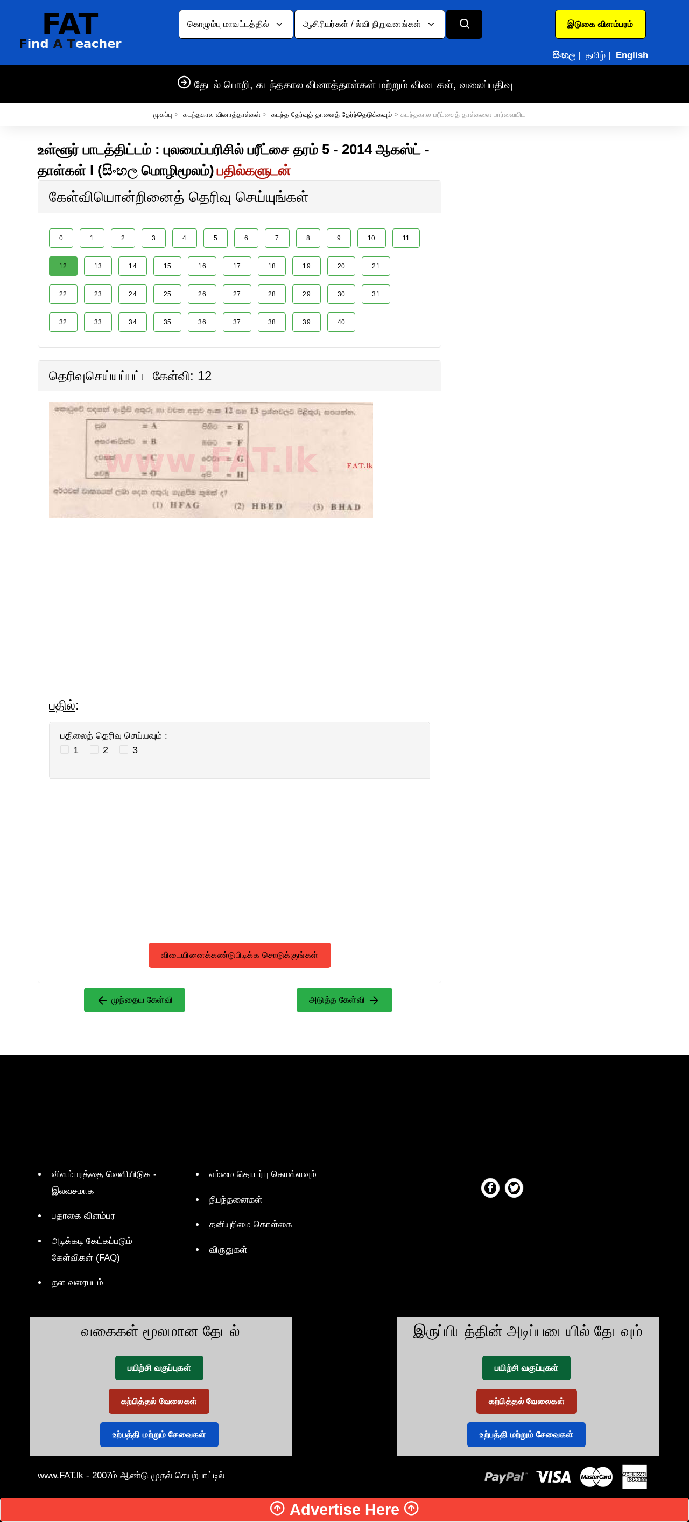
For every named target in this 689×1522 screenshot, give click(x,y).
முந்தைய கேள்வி (141, 999)
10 (372, 238)
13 (98, 266)
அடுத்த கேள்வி (338, 999)
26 (202, 294)
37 (237, 322)
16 (202, 266)
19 (307, 266)
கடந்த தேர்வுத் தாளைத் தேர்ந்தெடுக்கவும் (331, 114)
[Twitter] (514, 1187)
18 (272, 266)
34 (133, 322)
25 (168, 294)
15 (168, 266)
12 (63, 266)
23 (98, 294)
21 (376, 266)
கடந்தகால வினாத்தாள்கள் (222, 114)
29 (307, 294)
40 (342, 322)
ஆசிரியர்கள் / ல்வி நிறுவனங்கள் (363, 24)
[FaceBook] (490, 1187)
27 (237, 294)
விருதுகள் (228, 1250)
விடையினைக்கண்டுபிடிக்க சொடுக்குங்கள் (240, 955)
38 (272, 322)
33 (98, 322)
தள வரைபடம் (77, 1282)
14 (133, 266)
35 (168, 322)
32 (63, 322)
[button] (600, 24)
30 (342, 294)
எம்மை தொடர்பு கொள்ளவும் (263, 1174)
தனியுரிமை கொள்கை (250, 1224)
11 (406, 238)
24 (133, 294)
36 (202, 322)
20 (342, 266)
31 (376, 294)
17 (237, 266)
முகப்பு (162, 114)
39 (307, 322)
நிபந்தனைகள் (236, 1199)
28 (272, 294)
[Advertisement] (239, 593)
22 (63, 294)
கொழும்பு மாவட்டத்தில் (229, 24)
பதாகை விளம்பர (83, 1216)
